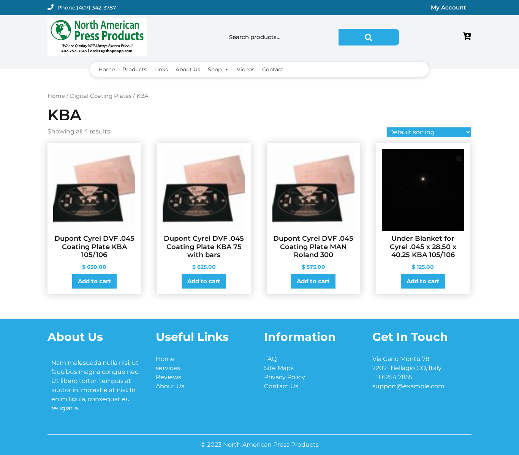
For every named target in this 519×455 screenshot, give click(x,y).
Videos (246, 69)
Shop (215, 69)
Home (106, 69)
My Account (448, 7)
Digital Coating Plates (100, 96)
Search (369, 37)
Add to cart (94, 281)
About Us (188, 69)
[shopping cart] (467, 37)
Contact (272, 69)
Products (134, 69)
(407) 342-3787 (96, 7)
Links (161, 69)
